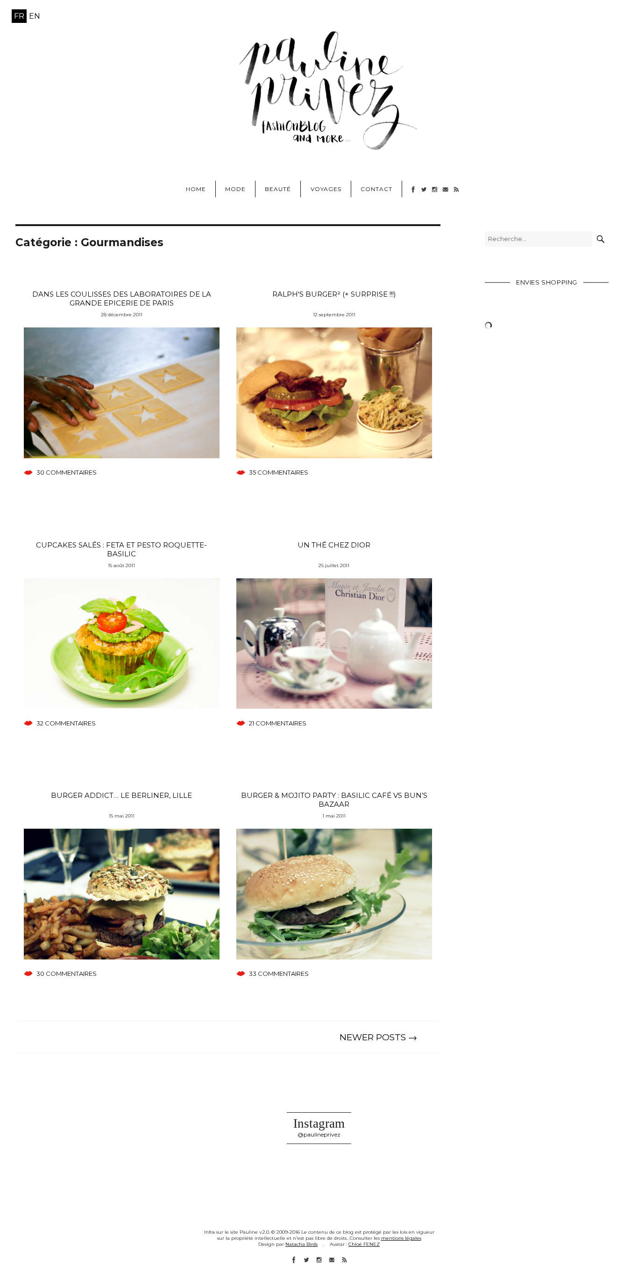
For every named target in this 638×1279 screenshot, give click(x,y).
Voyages (326, 188)
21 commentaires (277, 723)
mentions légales (401, 1238)
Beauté (278, 188)
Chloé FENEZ (364, 1244)
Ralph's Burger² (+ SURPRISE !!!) (334, 294)
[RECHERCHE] (600, 239)
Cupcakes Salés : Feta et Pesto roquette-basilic (121, 549)
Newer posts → (378, 1037)
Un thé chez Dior (334, 544)
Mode (235, 188)
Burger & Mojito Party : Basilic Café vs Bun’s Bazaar (334, 800)
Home (196, 188)
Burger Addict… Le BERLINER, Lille (121, 795)
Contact (376, 188)
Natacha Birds (301, 1244)
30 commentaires (66, 472)
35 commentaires (278, 472)
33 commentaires (279, 973)
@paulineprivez (319, 1134)
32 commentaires (66, 723)
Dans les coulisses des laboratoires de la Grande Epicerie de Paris (121, 298)
